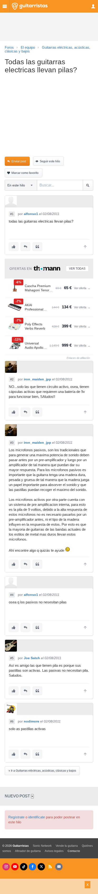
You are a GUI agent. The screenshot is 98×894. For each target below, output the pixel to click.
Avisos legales (54, 851)
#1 (12, 214)
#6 (12, 721)
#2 (12, 379)
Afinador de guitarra (28, 851)
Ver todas (77, 268)
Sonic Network (42, 845)
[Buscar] (88, 185)
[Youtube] (15, 866)
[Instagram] (6, 866)
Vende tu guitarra (67, 845)
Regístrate (16, 817)
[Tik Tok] (23, 866)
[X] (41, 866)
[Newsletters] (59, 866)
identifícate (36, 817)
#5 (12, 658)
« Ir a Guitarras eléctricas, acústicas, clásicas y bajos (42, 770)
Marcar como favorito (25, 173)
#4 (12, 595)
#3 (12, 442)
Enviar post (18, 161)
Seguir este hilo (50, 161)
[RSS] (50, 866)
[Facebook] (32, 866)
